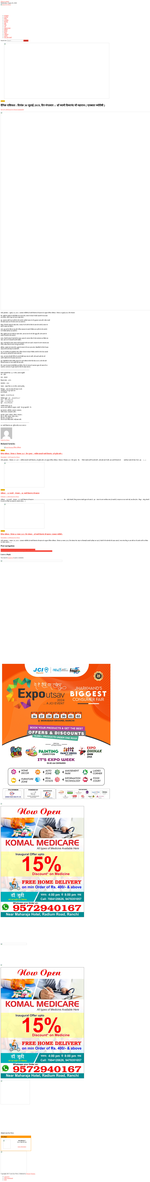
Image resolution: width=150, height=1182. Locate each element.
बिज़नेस (6, 22)
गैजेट (5, 25)
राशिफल (6, 34)
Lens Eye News (12, 109)
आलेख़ (5, 36)
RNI (5, 1180)
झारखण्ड (6, 15)
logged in (10, 557)
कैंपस (5, 33)
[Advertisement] (32, 9)
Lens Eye (6, 1176)
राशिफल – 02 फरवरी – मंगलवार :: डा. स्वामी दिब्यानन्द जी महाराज (20, 493)
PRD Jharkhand (8, 1178)
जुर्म (5, 26)
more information (22, 1146)
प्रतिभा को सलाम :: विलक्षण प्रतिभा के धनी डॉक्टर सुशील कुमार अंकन (18, 549)
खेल (5, 23)
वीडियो (6, 29)
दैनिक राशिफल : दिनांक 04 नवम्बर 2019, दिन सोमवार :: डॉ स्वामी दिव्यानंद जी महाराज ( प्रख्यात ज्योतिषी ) (32, 534)
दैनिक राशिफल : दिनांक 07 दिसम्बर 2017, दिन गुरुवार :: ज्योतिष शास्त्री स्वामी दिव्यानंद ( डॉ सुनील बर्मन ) (31, 454)
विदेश (5, 19)
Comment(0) (20, 109)
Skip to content (5, 1)
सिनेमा (5, 31)
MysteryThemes (30, 1173)
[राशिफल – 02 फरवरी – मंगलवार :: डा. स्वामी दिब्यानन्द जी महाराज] (75, 475)
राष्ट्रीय (6, 17)
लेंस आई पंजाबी (8, 37)
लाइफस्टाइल (7, 28)
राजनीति (6, 20)
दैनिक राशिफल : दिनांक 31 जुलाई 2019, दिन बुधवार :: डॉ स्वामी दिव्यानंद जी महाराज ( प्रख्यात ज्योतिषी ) (26, 551)
